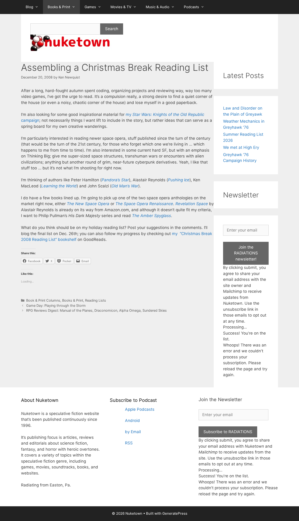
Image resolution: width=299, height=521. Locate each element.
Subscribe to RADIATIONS (227, 431)
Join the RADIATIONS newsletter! (246, 253)
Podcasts (191, 7)
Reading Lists (95, 300)
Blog (29, 7)
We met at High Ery (241, 147)
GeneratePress (174, 513)
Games (90, 7)
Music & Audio (157, 7)
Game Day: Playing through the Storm (56, 305)
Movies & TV (120, 7)
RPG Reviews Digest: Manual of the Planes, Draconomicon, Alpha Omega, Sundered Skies (96, 310)
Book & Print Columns (43, 300)
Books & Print (59, 7)
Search (111, 28)
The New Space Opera (88, 203)
